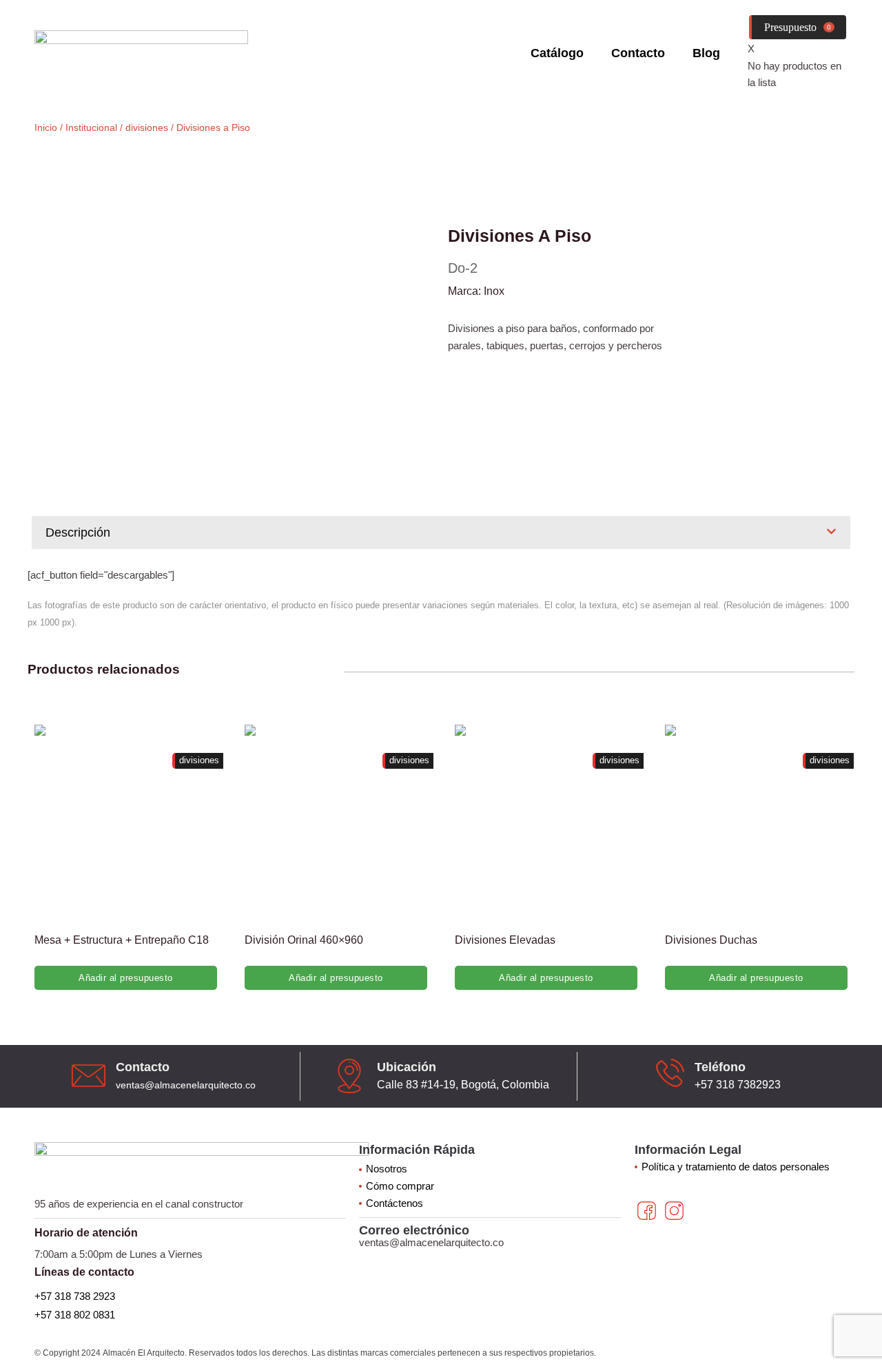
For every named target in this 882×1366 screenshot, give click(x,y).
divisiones (146, 127)
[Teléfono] (670, 1073)
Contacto (638, 53)
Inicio (45, 127)
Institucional (91, 127)
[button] (441, 532)
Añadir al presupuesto (126, 978)
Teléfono (720, 1067)
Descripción (77, 532)
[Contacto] (88, 1076)
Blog (706, 53)
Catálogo (557, 53)
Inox (494, 291)
